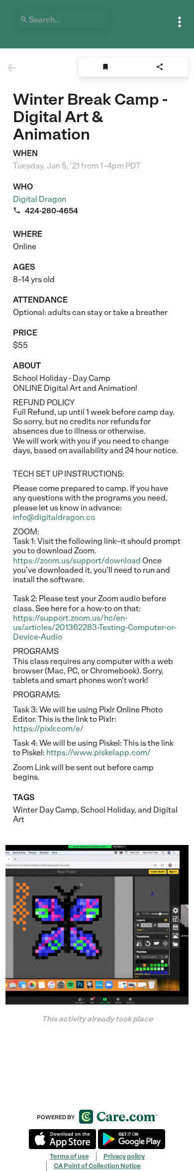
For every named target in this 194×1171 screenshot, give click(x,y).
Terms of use (69, 1156)
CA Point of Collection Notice (97, 1166)
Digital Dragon (39, 199)
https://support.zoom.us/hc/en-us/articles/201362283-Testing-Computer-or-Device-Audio (94, 627)
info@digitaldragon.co (54, 517)
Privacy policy (124, 1156)
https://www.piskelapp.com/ (98, 752)
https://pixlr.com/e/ (48, 728)
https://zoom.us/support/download (77, 560)
